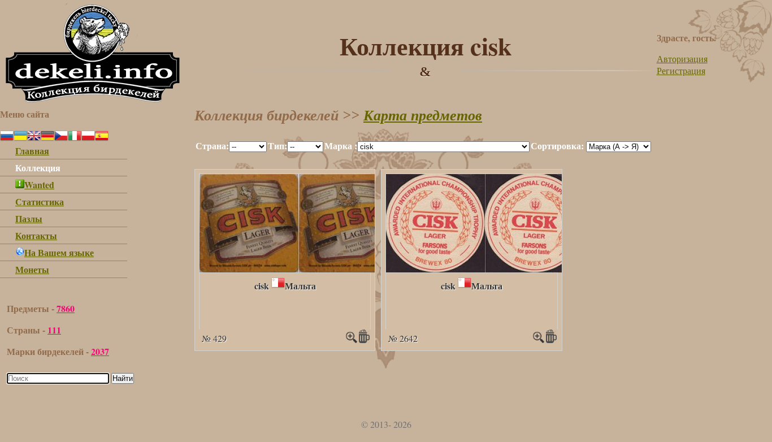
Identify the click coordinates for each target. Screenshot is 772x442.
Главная (32, 150)
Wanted (39, 184)
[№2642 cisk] (485, 269)
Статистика (39, 201)
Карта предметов (422, 115)
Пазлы (28, 218)
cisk (261, 285)
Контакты (36, 235)
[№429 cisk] (298, 269)
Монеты (32, 269)
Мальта (300, 285)
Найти (122, 378)
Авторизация (682, 58)
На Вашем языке (59, 252)
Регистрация (681, 70)
